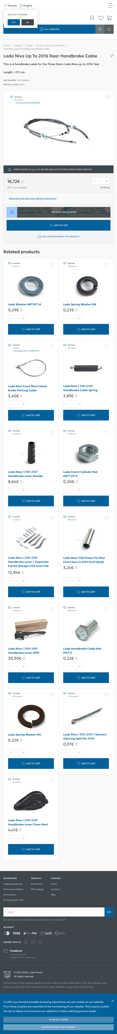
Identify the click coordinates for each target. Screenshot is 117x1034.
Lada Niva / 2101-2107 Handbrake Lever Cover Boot (28, 822)
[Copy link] (111, 55)
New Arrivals (37, 884)
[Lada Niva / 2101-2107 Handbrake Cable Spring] (86, 368)
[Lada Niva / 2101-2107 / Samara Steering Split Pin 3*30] (86, 716)
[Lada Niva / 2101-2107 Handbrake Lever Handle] (31, 453)
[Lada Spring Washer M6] (86, 286)
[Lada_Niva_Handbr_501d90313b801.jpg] (58, 127)
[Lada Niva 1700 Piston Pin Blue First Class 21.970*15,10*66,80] (86, 539)
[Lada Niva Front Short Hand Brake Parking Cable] (31, 368)
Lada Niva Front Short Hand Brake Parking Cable (27, 388)
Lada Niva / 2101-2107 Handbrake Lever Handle (25, 474)
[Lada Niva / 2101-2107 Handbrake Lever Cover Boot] (31, 802)
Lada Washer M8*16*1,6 (24, 304)
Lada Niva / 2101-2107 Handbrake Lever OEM (23, 650)
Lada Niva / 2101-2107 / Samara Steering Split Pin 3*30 (84, 736)
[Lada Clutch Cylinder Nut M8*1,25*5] (86, 453)
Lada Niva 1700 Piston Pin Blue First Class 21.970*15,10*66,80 (84, 560)
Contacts (55, 889)
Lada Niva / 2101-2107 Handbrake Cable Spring (80, 388)
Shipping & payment (13, 884)
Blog (53, 894)
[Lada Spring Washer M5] (31, 716)
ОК (109, 912)
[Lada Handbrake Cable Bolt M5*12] (86, 630)
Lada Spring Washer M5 (24, 734)
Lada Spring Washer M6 (79, 304)
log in (34, 169)
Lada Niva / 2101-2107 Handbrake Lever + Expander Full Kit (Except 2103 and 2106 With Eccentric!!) (28, 562)
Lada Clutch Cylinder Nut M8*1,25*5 (80, 474)
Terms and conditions (13, 889)
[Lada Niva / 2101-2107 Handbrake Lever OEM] (31, 630)
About (54, 884)
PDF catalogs (37, 889)
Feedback (16, 950)
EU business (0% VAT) (13, 900)
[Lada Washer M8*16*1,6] (31, 286)
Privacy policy (9, 894)
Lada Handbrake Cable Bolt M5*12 (82, 650)
